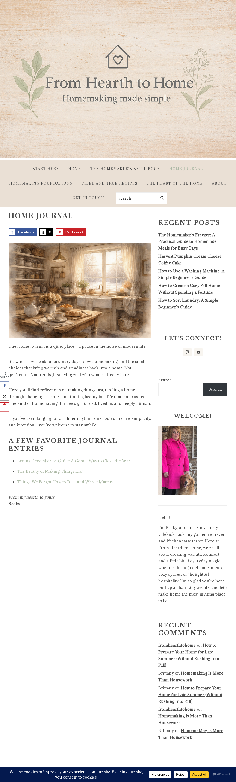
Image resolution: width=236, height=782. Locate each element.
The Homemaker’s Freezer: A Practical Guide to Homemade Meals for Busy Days (187, 241)
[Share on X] (4, 396)
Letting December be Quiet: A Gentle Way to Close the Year (73, 460)
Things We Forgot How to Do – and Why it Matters (65, 481)
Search (165, 379)
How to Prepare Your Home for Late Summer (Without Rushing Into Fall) (190, 694)
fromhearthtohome (177, 645)
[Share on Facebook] (4, 385)
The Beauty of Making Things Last (50, 471)
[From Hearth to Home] (118, 156)
